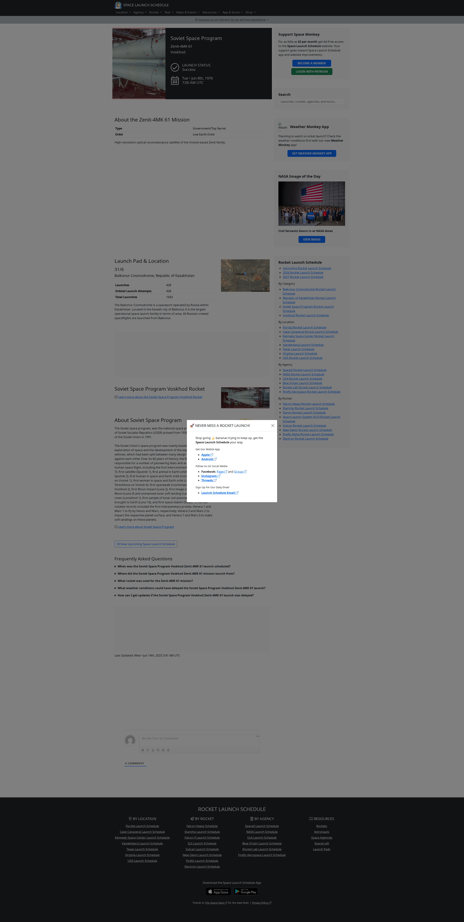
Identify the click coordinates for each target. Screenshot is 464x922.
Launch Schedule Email (218, 493)
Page (220, 472)
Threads (207, 480)
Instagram (209, 476)
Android (207, 459)
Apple (205, 455)
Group (239, 472)
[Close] (273, 425)
